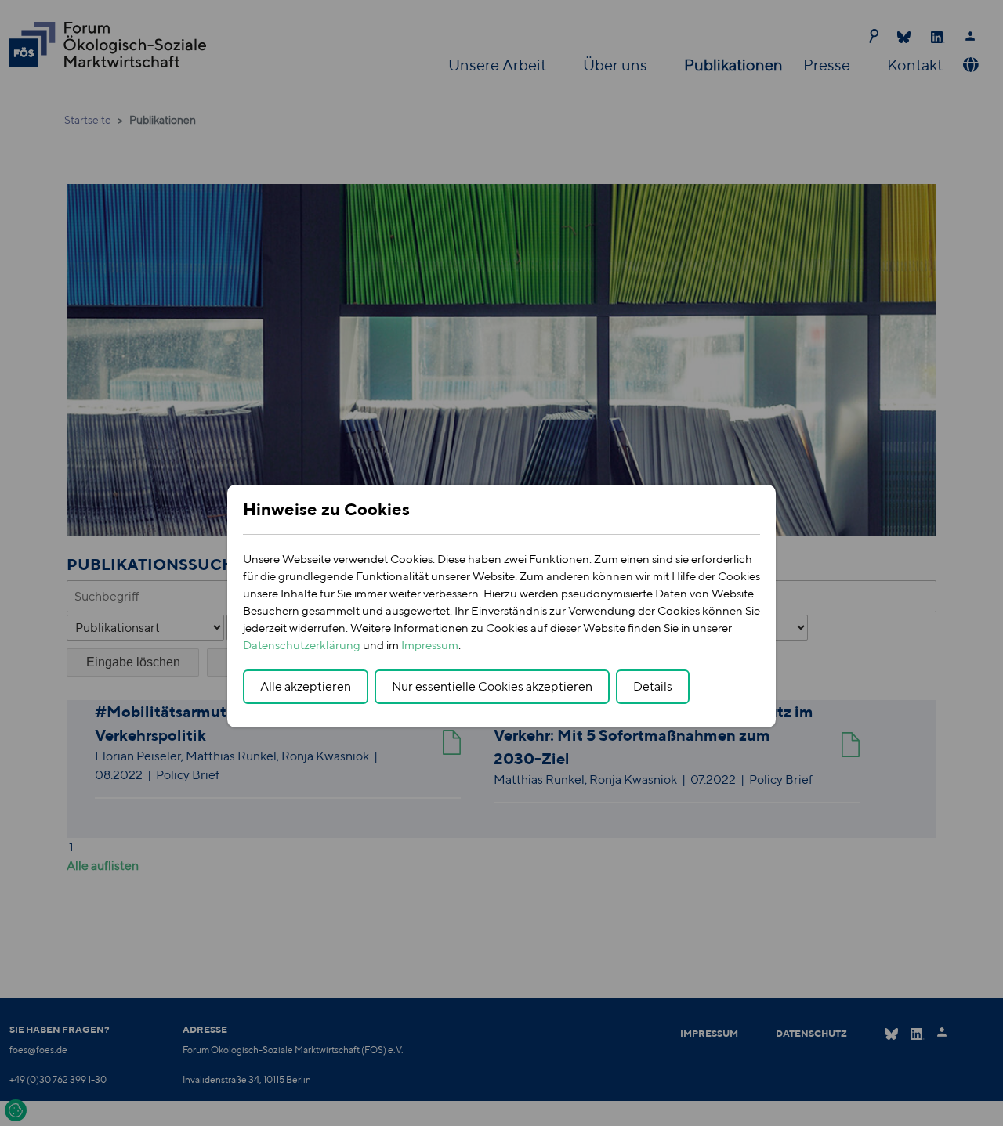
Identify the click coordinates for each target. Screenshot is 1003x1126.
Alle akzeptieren (305, 686)
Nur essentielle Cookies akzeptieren (492, 686)
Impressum (429, 644)
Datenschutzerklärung (301, 644)
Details (652, 686)
